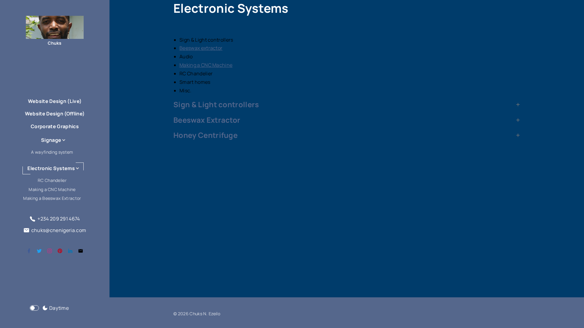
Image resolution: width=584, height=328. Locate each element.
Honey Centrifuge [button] (205, 135)
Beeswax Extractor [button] (206, 120)
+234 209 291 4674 (58, 218)
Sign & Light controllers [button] (216, 104)
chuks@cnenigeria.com (58, 230)
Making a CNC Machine (205, 65)
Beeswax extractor (200, 48)
